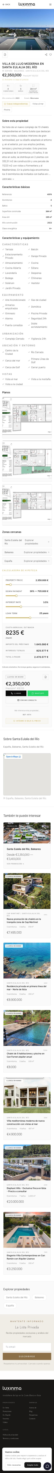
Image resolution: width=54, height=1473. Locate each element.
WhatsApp (39, 693)
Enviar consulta (28, 700)
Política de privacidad (10, 1435)
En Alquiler (7, 1415)
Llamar (17, 693)
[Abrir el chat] (47, 1466)
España (10, 1305)
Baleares (39, 1297)
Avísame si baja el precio (17, 79)
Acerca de (32, 1407)
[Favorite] (50, 54)
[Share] (46, 54)
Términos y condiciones (11, 1438)
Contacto (32, 1418)
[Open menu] (50, 4)
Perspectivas (33, 1415)
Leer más (7, 179)
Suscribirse (27, 1356)
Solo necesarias (14, 1465)
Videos (5, 1422)
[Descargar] (5, 54)
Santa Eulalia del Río (16, 1297)
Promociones (7, 1411)
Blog (30, 1411)
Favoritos (6, 1418)
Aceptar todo (32, 1465)
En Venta (6, 1407)
